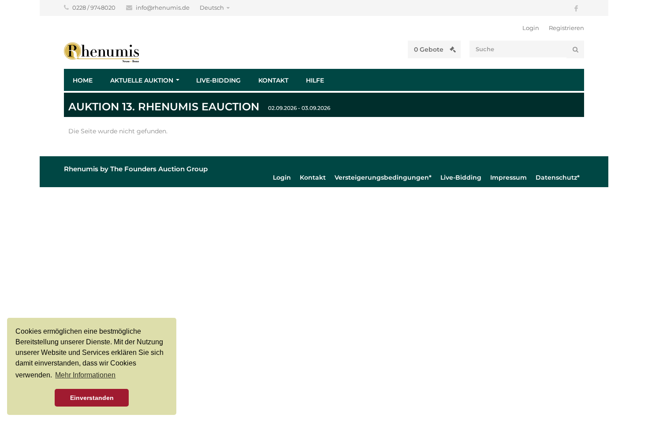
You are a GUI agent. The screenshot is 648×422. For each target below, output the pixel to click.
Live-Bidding (218, 80)
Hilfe (315, 80)
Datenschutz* (558, 177)
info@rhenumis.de (163, 7)
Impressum (508, 177)
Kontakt (273, 80)
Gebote (429, 49)
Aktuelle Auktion (141, 80)
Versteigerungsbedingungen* (383, 177)
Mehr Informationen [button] (85, 375)
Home (83, 80)
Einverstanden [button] (92, 397)
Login (530, 27)
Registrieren (566, 27)
